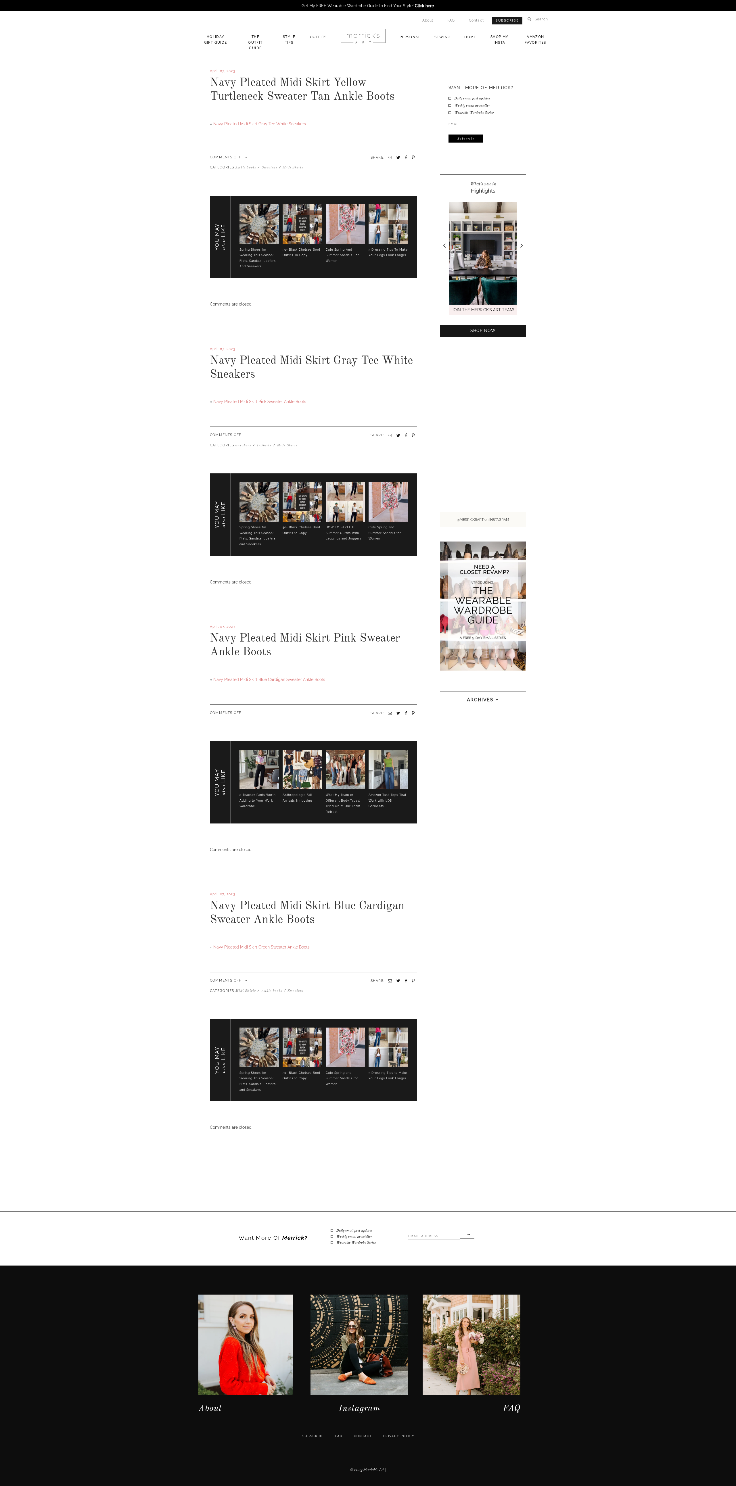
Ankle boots (245, 167)
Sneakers (243, 445)
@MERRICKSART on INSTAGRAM (483, 520)
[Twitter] (213, 392)
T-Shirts (264, 445)
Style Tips (289, 40)
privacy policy (399, 1436)
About (428, 20)
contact (363, 1436)
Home (470, 37)
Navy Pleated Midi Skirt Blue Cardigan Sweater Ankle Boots (269, 679)
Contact (476, 20)
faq (338, 1436)
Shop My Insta (499, 40)
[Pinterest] (413, 435)
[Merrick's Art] (363, 36)
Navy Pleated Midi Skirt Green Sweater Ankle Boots (261, 947)
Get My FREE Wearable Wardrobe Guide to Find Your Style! (368, 5)
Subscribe (507, 20)
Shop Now (483, 330)
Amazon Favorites (535, 40)
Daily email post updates (472, 98)
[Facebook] (211, 392)
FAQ (451, 20)
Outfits (318, 37)
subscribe (313, 1436)
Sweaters (270, 167)
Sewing (442, 37)
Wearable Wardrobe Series (474, 113)
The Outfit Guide (255, 42)
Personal (410, 37)
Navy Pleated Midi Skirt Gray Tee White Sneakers (259, 124)
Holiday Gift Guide (215, 40)
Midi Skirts (293, 167)
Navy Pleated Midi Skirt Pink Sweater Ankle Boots (259, 401)
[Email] (390, 435)
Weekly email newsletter (472, 105)
